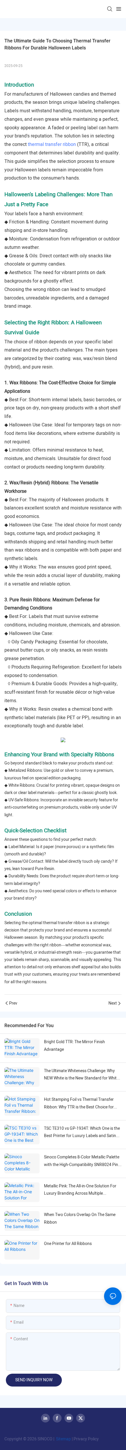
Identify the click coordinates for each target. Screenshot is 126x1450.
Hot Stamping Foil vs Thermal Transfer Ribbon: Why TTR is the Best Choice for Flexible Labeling (79, 1103)
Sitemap (63, 1439)
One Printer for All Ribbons (68, 1244)
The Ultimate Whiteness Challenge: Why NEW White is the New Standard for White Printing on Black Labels (81, 1075)
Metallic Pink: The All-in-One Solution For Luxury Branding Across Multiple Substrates (80, 1190)
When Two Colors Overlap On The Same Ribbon (79, 1218)
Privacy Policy (86, 1439)
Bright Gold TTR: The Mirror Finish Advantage (74, 1045)
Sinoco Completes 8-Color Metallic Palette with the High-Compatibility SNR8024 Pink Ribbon (82, 1161)
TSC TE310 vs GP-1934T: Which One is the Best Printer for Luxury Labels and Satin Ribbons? (82, 1132)
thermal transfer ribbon (52, 144)
